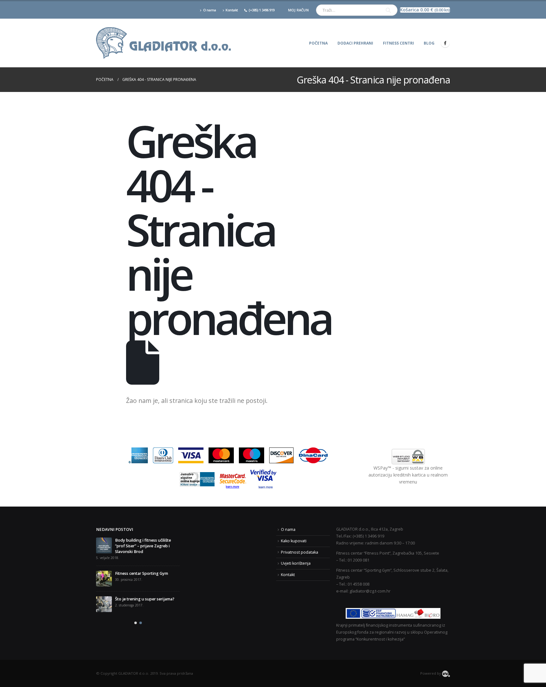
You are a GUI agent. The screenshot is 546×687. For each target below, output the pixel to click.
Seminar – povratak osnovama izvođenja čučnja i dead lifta (143, 590)
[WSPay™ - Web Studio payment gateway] (408, 457)
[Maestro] (251, 455)
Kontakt (232, 10)
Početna (318, 43)
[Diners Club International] (163, 455)
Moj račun (298, 10)
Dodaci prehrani (355, 43)
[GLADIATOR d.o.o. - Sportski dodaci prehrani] (164, 43)
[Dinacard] (313, 455)
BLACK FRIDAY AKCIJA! (117, 540)
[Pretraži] (388, 10)
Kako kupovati (293, 541)
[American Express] (138, 455)
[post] (104, 567)
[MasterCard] (221, 455)
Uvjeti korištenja (296, 563)
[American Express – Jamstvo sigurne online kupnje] (197, 479)
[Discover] (281, 455)
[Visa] (190, 455)
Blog (429, 43)
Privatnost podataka (299, 552)
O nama (209, 10)
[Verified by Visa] (263, 479)
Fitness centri (398, 43)
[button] (135, 613)
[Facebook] (445, 43)
